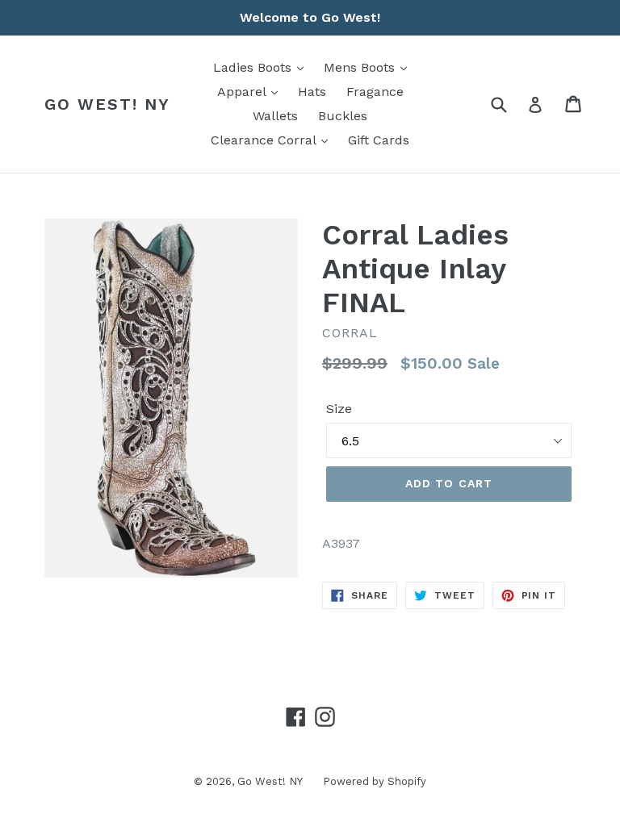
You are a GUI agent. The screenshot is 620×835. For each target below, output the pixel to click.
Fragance (375, 91)
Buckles (342, 115)
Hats (312, 91)
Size (339, 408)
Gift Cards (378, 140)
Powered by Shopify (374, 781)
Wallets (275, 115)
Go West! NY (107, 104)
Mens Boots (361, 67)
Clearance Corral (265, 140)
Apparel (243, 91)
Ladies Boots (254, 67)
